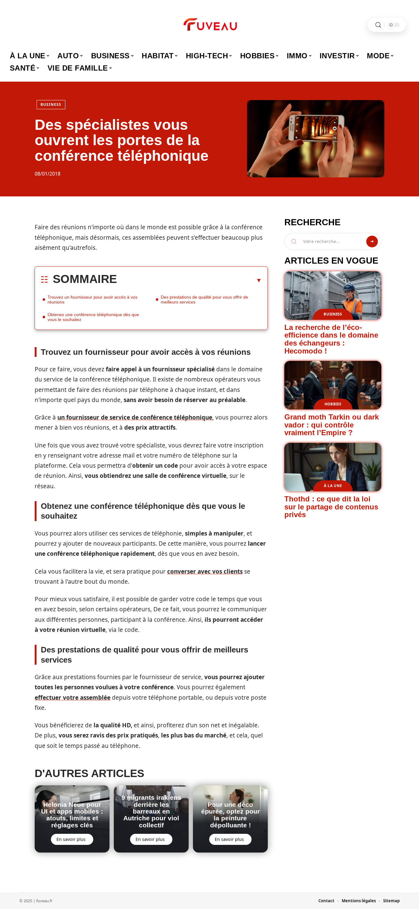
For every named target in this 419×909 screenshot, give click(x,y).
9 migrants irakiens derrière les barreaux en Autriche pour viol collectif (151, 811)
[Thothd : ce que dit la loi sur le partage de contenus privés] (332, 467)
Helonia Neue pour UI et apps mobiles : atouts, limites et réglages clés (72, 815)
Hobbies (333, 404)
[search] (378, 25)
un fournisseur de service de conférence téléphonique (134, 417)
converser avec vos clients (205, 571)
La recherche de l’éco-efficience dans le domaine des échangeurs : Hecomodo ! (331, 339)
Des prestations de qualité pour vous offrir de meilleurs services (204, 299)
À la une (333, 485)
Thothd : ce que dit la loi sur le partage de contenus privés (331, 507)
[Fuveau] (209, 24)
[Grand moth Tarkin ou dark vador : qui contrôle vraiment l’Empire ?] (332, 385)
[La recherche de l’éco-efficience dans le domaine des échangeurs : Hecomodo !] (332, 295)
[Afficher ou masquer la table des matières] (189, 280)
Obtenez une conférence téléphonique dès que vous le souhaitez (93, 317)
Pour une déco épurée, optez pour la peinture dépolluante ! (230, 815)
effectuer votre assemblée (72, 698)
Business (50, 104)
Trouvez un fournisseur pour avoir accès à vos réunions (92, 299)
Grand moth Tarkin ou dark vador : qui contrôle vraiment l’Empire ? (331, 425)
